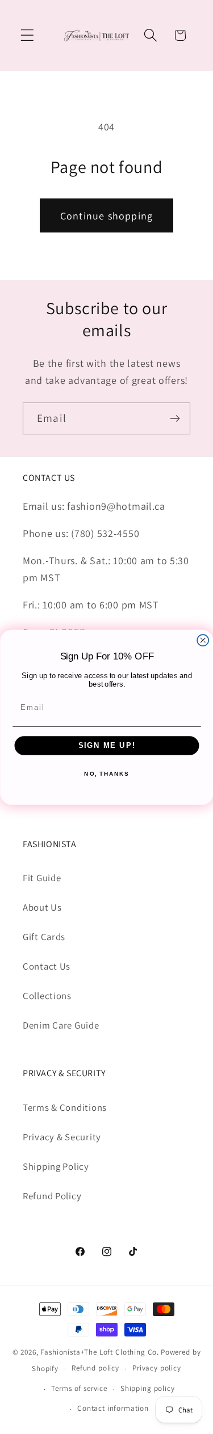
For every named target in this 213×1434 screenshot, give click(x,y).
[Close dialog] (202, 640)
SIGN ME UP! (106, 745)
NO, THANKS (106, 774)
